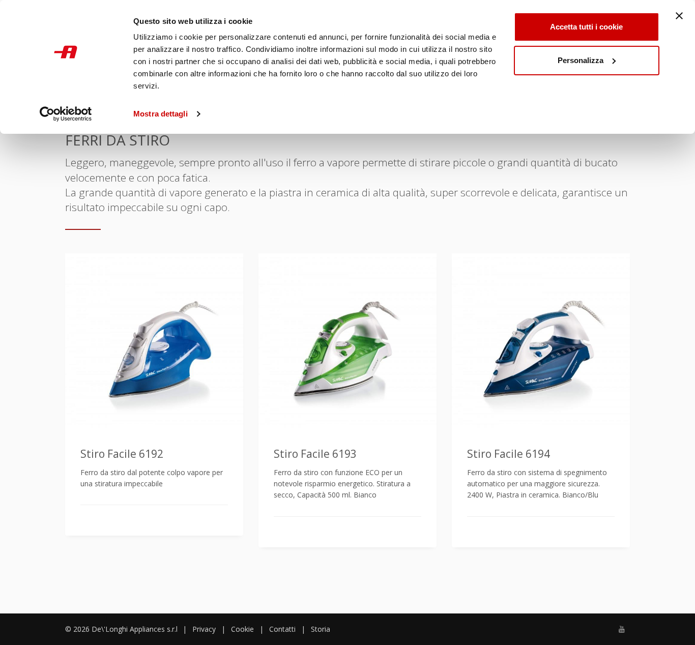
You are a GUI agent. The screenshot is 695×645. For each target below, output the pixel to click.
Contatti (282, 629)
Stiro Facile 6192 (121, 454)
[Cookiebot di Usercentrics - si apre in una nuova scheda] (65, 114)
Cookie (242, 629)
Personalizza (580, 60)
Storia (320, 629)
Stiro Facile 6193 (315, 454)
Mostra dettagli (160, 113)
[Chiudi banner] (679, 15)
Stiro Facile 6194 (508, 454)
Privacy (204, 629)
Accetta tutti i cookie (586, 26)
